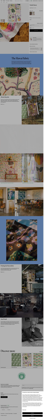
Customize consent (33, 418)
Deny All (32, 415)
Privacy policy (24, 409)
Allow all (32, 413)
